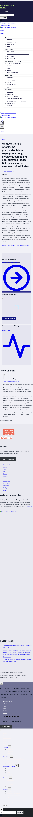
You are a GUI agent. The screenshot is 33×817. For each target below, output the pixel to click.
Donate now (8, 430)
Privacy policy (13, 672)
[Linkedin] (11, 438)
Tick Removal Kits (7, 5)
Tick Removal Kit (11, 749)
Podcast (9, 105)
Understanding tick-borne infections (18, 54)
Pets (8, 87)
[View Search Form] (2, 122)
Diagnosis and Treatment (9, 766)
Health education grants (14, 98)
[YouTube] (9, 438)
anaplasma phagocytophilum (17, 245)
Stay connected (8, 459)
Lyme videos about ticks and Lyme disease (17, 800)
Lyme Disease (6, 756)
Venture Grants (11, 103)
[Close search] (1, 809)
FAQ (4, 490)
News (6, 11)
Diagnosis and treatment (14, 63)
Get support (10, 94)
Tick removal (10, 44)
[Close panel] (1, 683)
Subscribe (5, 744)
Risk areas (10, 82)
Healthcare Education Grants (13, 793)
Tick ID (8, 46)
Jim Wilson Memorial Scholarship (16, 101)
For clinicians (11, 58)
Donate (3, 8)
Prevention (10, 77)
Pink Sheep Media (13, 677)
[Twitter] (4, 438)
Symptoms (10, 66)
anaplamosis (5, 245)
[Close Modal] (2, 298)
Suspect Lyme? (10, 802)
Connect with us (7, 464)
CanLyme (5, 733)
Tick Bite (9, 39)
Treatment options (12, 72)
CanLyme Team (8, 171)
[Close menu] (0, 730)
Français (2, 33)
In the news (6, 483)
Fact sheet (6, 485)
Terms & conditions (4, 672)
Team (4, 469)
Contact (5, 476)
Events (5, 474)
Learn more (29, 506)
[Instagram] (6, 438)
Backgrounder (7, 488)
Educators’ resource (13, 96)
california (28, 245)
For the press (6, 481)
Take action (8, 432)
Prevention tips (11, 84)
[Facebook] (1, 438)
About (5, 467)
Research (4, 139)
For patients (10, 56)
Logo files (20, 672)
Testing (9, 70)
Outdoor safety (11, 80)
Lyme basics (10, 51)
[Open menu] (2, 126)
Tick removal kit (11, 42)
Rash (8, 68)
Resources (10, 92)
